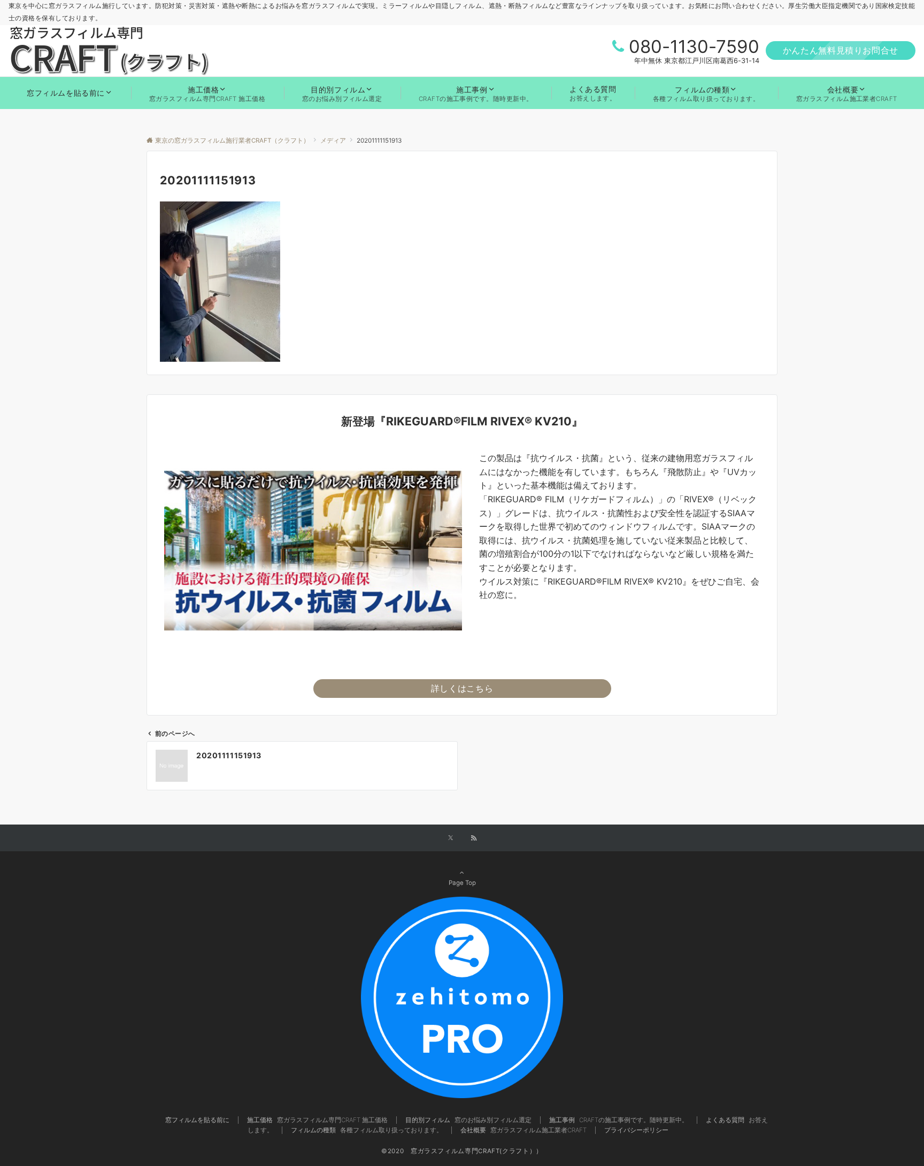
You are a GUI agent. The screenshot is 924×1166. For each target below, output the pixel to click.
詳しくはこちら (462, 688)
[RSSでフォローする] (474, 838)
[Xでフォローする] (450, 838)
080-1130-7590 (694, 46)
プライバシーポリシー (636, 1130)
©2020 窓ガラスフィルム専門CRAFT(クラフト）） (462, 1151)
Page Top (462, 883)
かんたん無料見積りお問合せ (840, 50)
